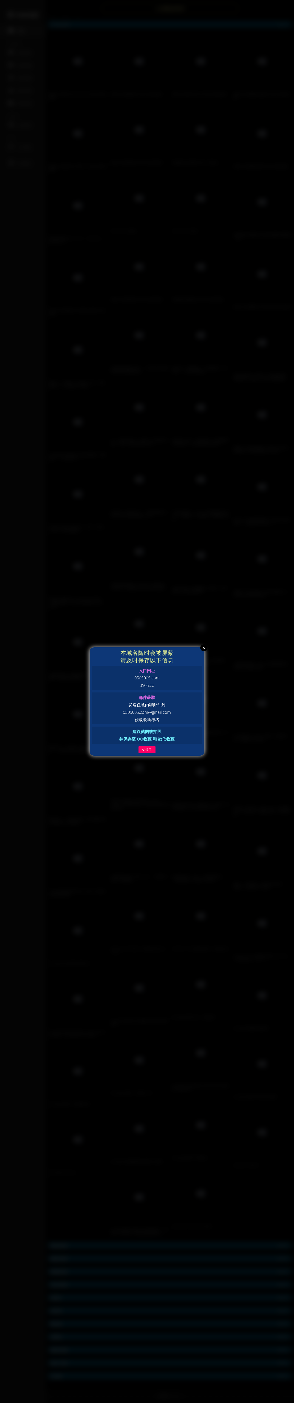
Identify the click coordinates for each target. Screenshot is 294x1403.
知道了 (147, 749)
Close (203, 647)
